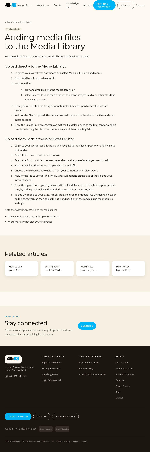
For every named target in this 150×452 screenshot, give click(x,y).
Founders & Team (124, 368)
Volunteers (43, 5)
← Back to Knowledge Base (18, 22)
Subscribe (87, 325)
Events (57, 5)
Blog (117, 391)
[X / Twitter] (15, 376)
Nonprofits (23, 5)
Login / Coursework (51, 380)
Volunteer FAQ (86, 368)
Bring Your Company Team (92, 374)
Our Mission (121, 362)
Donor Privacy (122, 386)
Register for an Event (89, 362)
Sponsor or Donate (65, 416)
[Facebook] (20, 376)
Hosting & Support (51, 368)
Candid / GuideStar (62, 429)
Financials (120, 380)
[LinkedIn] (10, 376)
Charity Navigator (46, 429)
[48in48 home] (11, 5)
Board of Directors (124, 374)
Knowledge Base (72, 5)
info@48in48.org (63, 441)
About (86, 5)
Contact (119, 397)
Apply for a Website (51, 362)
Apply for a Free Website (104, 5)
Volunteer (126, 5)
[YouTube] (24, 376)
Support (140, 5)
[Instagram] (6, 376)
